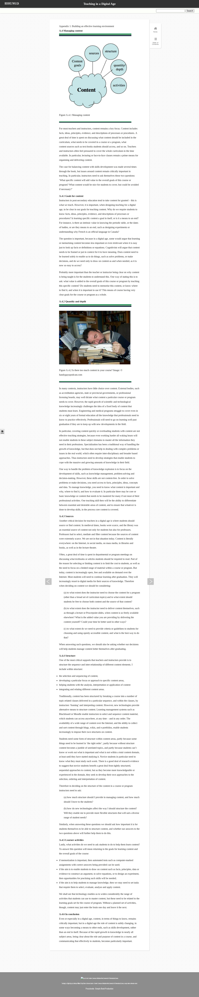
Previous (48, 581)
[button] (2, 431)
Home (155, 32)
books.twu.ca (12, 3)
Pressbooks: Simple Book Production (99, 988)
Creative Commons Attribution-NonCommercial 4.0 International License (109, 983)
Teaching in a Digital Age (99, 3)
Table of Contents (155, 43)
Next (150, 581)
